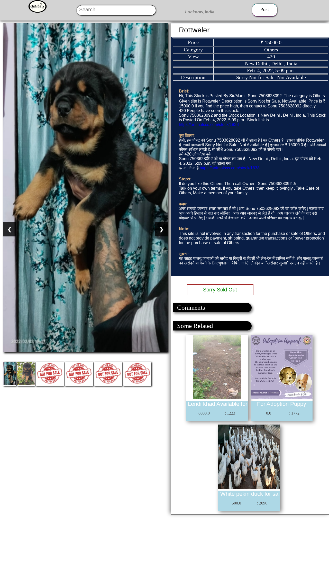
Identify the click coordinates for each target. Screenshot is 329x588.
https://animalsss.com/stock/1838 (209, 124)
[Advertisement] (154, 551)
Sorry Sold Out (220, 289)
